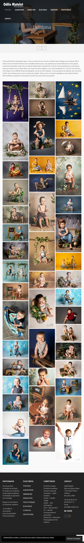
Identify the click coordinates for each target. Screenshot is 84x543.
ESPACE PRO (31, 10)
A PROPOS (27, 510)
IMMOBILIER (27, 494)
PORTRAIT (27, 486)
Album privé (19, 10)
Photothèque (66, 10)
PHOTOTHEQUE (29, 502)
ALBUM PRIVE (28, 490)
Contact (8, 19)
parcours (54, 10)
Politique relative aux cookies (45, 537)
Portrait (8, 10)
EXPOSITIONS (28, 514)
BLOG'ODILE (27, 506)
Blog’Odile (43, 10)
